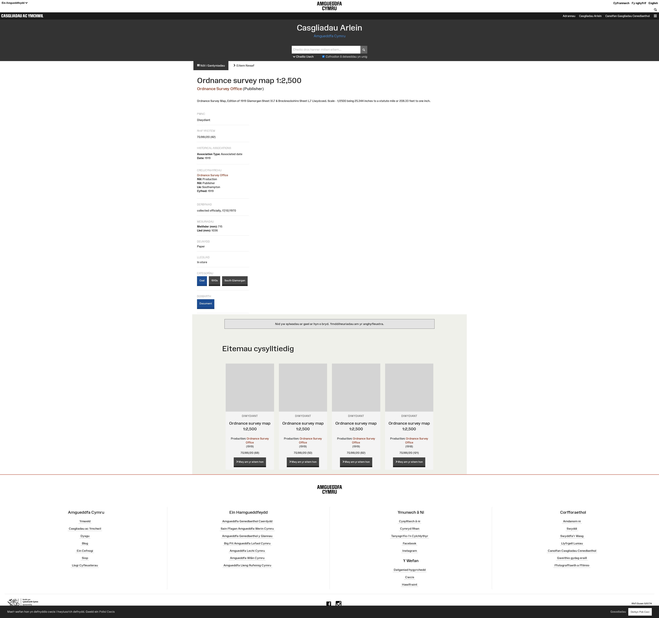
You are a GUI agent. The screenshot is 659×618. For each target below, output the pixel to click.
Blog (85, 543)
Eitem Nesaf (245, 65)
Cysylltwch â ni (409, 521)
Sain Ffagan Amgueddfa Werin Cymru (247, 528)
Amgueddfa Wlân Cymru (247, 558)
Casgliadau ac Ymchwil (22, 15)
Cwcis (409, 577)
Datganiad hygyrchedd (410, 570)
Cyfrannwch (621, 3)
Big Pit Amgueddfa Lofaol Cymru (247, 543)
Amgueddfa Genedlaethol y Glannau (247, 536)
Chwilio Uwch (304, 56)
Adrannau (569, 16)
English (653, 3)
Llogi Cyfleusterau (85, 565)
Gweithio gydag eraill (572, 558)
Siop (85, 558)
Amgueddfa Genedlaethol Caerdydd (247, 521)
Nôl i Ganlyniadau (212, 65)
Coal (202, 280)
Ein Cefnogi (85, 550)
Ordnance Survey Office (219, 88)
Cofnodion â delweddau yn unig (346, 56)
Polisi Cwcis (107, 611)
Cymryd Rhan (409, 528)
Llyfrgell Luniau (572, 543)
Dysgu (84, 536)
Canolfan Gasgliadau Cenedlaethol (627, 16)
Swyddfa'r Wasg (571, 536)
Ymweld (84, 521)
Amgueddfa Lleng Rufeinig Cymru (247, 565)
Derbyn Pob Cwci (640, 611)
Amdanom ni (572, 521)
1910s (214, 280)
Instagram (409, 550)
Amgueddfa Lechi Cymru (247, 550)
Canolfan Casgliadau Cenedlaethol (572, 550)
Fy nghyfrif (639, 3)
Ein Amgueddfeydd (13, 2)
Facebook (409, 543)
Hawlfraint (409, 584)
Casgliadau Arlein (590, 16)
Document (205, 303)
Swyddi (572, 528)
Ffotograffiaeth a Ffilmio (571, 565)
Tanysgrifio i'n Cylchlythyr (409, 536)
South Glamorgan (234, 280)
